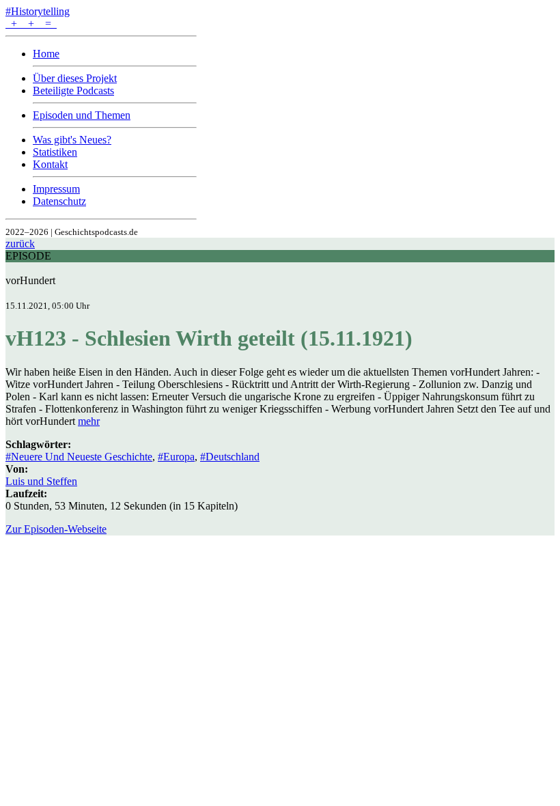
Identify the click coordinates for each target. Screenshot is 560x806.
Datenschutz (59, 201)
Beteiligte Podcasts (73, 90)
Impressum (56, 189)
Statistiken (55, 152)
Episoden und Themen (81, 115)
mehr (89, 421)
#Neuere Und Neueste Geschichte (78, 456)
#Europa (176, 456)
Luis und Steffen (41, 481)
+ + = (31, 23)
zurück (20, 243)
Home (46, 53)
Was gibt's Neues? (72, 139)
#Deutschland (230, 456)
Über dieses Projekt (75, 78)
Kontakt (50, 164)
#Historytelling (37, 11)
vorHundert (30, 280)
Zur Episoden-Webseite (56, 529)
